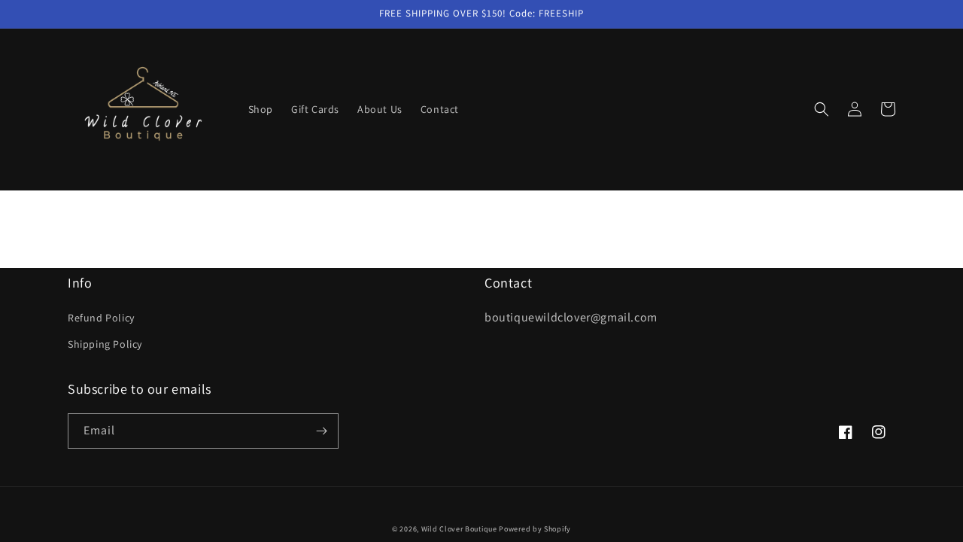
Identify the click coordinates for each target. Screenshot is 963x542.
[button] (821, 109)
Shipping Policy (105, 344)
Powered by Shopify (535, 529)
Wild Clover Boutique (459, 529)
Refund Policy (101, 317)
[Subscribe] (321, 431)
